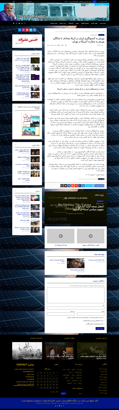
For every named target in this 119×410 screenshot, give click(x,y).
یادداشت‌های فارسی (94, 34)
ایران (64, 369)
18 (37, 381)
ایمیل (102, 311)
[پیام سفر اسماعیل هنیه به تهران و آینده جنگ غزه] (35, 88)
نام (103, 305)
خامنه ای (72, 377)
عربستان (80, 383)
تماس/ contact (53, 23)
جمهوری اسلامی (66, 375)
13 (53, 381)
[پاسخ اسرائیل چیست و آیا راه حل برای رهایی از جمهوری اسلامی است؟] (35, 215)
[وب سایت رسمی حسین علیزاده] (92, 12)
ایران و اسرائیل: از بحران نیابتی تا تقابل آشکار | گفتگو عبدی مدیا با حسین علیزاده (22, 206)
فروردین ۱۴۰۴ (104, 369)
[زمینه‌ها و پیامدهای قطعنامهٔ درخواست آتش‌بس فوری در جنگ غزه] (35, 95)
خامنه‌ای (66, 377)
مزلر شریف (81, 179)
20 (53, 384)
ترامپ (73, 375)
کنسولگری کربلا (87, 179)
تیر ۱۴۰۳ (105, 382)
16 (44, 381)
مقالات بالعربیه (94, 23)
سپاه (81, 380)
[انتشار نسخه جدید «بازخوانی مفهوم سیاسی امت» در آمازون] (35, 60)
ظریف (68, 380)
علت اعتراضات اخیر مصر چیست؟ (96, 260)
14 (50, 381)
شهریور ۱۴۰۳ (104, 377)
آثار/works (70, 23)
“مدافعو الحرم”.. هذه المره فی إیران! (63, 358)
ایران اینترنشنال (78, 372)
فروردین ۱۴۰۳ (104, 390)
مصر (75, 383)
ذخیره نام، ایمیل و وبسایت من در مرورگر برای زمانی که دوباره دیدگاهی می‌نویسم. (85, 317)
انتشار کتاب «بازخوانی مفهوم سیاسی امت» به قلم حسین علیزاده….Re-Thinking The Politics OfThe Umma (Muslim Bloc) (22, 78)
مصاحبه (77, 23)
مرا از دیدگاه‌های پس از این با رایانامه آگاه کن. (93, 320)
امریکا (68, 369)
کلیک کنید (28, 376)
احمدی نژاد (79, 369)
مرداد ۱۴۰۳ (104, 379)
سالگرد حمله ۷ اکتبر (24, 220)
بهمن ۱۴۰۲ (104, 393)
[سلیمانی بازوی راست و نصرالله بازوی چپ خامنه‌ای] (35, 230)
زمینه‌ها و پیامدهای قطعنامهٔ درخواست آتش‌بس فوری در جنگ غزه (22, 94)
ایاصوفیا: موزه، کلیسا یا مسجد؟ (77, 269)
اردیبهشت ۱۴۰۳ (103, 387)
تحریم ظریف (79, 375)
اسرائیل (73, 369)
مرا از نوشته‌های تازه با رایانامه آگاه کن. (94, 323)
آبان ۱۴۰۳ (104, 371)
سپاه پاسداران (74, 380)
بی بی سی (71, 372)
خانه (102, 31)
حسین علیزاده (79, 377)
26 (57, 387)
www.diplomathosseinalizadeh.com (21, 385)
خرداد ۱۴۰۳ (104, 385)
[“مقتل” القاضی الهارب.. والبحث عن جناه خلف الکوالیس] (35, 152)
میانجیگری (69, 383)
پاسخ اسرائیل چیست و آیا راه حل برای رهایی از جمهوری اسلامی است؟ (22, 214)
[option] (76, 207)
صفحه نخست (103, 23)
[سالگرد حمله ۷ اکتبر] (35, 222)
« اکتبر (56, 391)
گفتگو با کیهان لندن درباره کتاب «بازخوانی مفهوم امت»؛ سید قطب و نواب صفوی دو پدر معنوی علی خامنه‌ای (87, 208)
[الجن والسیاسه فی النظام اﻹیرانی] (35, 159)
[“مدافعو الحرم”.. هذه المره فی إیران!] (35, 166)
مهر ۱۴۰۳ (105, 374)
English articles (85, 23)
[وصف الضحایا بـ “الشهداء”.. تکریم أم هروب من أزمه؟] (35, 174)
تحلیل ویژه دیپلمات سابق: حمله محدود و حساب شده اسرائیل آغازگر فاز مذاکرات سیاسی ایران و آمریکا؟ (68, 1)
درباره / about (63, 23)
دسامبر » (52, 391)
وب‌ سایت (72, 311)
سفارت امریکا (94, 179)
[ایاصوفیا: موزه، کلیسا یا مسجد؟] (75, 263)
